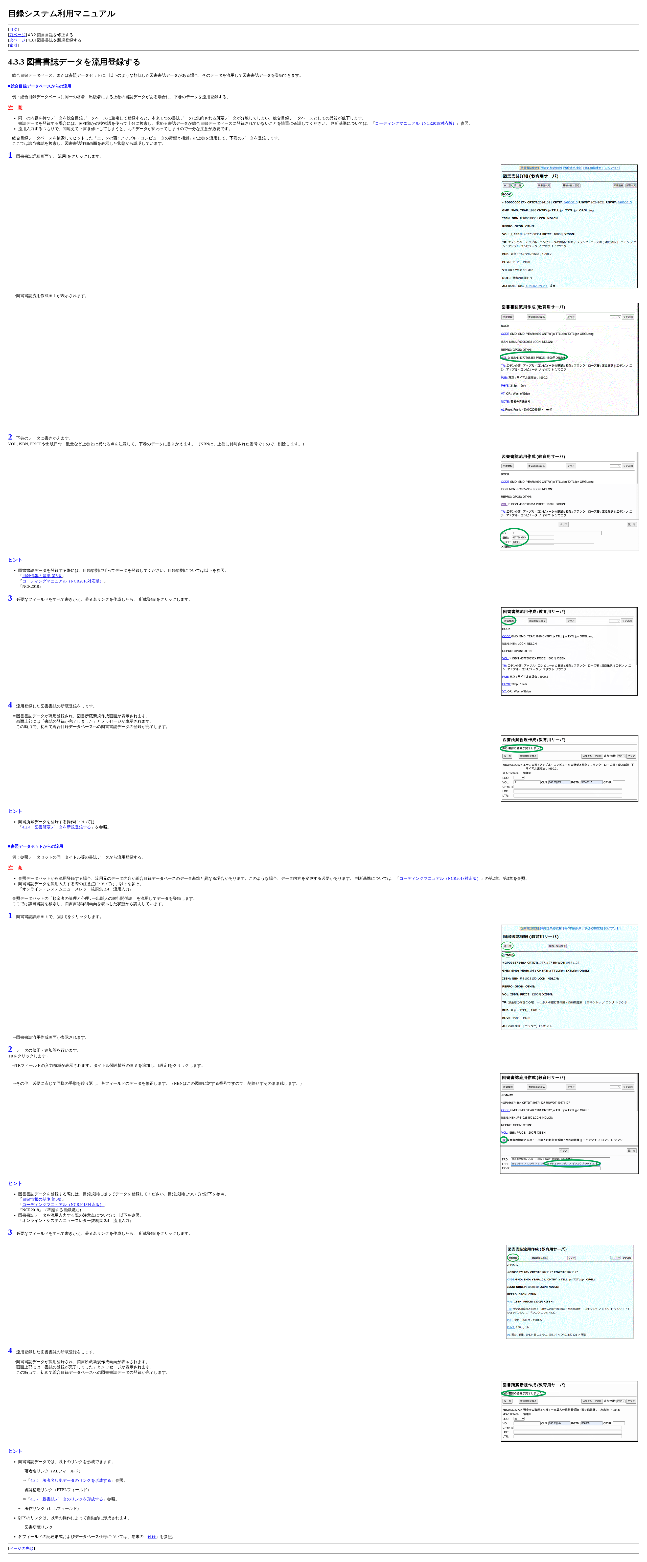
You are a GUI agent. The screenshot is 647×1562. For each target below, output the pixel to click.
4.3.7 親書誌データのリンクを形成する (66, 1499)
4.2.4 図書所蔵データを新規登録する (56, 827)
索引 (13, 45)
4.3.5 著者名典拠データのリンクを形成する (70, 1480)
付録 (152, 1536)
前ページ (17, 35)
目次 (13, 29)
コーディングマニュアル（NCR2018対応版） (415, 123)
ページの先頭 (21, 1548)
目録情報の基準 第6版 (42, 576)
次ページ (17, 40)
